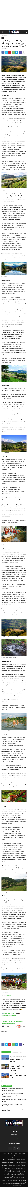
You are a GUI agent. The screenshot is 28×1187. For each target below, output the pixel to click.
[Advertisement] (14, 15)
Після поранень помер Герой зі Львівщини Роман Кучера (14, 1100)
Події (16, 1153)
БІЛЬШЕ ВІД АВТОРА (17, 1052)
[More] (23, 52)
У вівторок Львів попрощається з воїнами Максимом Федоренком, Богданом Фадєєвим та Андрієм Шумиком (14, 1095)
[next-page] (5, 1081)
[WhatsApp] (13, 52)
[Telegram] (16, 52)
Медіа (14, 1155)
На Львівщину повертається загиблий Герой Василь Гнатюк (13, 1109)
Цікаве (19, 1153)
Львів (8, 1153)
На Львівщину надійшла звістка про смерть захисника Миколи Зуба (13, 1089)
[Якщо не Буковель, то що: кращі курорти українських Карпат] (5, 1075)
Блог (23, 1153)
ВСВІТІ (9, 995)
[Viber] (20, 52)
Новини (4, 1153)
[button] (2, 32)
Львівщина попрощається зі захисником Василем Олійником (12, 1105)
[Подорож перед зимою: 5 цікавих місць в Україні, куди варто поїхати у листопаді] (5, 1066)
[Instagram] (14, 1148)
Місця (7, 35)
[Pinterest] (9, 52)
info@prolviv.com (19, 1138)
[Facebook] (2, 52)
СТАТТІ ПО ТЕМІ (6, 1052)
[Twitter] (6, 52)
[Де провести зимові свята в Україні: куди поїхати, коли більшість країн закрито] (5, 1057)
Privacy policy (14, 1134)
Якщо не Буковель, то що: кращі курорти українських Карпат (18, 1075)
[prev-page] (2, 1081)
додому (3, 35)
